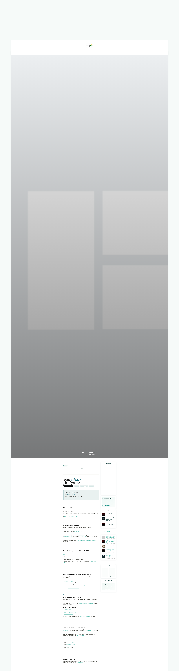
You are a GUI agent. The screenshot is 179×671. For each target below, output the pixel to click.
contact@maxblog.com (71, 494)
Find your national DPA (69, 642)
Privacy (108, 505)
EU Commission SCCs (85, 582)
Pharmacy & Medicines (111, 569)
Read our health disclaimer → (107, 589)
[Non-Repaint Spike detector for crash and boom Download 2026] (103, 541)
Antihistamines (104, 576)
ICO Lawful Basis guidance (71, 564)
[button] (115, 52)
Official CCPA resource (80, 635)
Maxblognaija (87, 454)
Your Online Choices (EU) (68, 614)
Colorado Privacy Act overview (88, 638)
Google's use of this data (78, 531)
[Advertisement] (108, 480)
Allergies (110, 576)
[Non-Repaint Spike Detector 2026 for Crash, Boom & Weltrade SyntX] (103, 550)
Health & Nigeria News (104, 569)
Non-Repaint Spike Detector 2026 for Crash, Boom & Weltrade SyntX (110, 524)
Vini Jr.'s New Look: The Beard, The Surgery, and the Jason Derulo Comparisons (110, 556)
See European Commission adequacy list (78, 585)
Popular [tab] (108, 531)
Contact (106, 505)
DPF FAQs (75, 581)
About (103, 505)
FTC (67, 647)
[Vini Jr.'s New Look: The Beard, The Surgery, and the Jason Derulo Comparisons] (103, 556)
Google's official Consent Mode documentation (86, 603)
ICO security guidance (79, 662)
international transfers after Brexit (73, 588)
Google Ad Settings (81, 535)
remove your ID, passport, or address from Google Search (87, 540)
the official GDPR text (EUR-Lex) (90, 552)
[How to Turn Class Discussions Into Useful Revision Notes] (103, 537)
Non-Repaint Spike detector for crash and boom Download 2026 (110, 514)
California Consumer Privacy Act (85, 616)
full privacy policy (83, 536)
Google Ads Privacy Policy (68, 536)
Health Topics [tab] (113, 531)
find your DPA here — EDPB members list (70, 516)
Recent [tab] (103, 531)
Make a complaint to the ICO (70, 644)
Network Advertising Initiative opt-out (70, 610)
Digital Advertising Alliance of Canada (70, 612)
